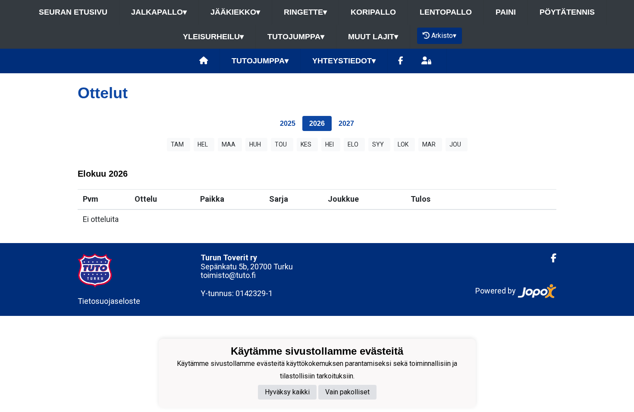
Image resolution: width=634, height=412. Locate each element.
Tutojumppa (295, 36)
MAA (228, 144)
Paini (506, 12)
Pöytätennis (567, 12)
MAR (429, 144)
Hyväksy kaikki (287, 392)
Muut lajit (373, 36)
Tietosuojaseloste (109, 301)
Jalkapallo (159, 12)
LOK (403, 144)
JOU (455, 144)
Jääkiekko (235, 12)
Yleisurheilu (213, 36)
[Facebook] (400, 61)
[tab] (287, 123)
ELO (353, 144)
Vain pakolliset (347, 392)
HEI (329, 144)
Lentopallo (446, 12)
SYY (378, 144)
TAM (177, 144)
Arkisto (443, 35)
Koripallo (373, 12)
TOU (281, 144)
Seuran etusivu (73, 12)
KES (306, 144)
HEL (203, 144)
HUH (255, 144)
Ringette (305, 12)
